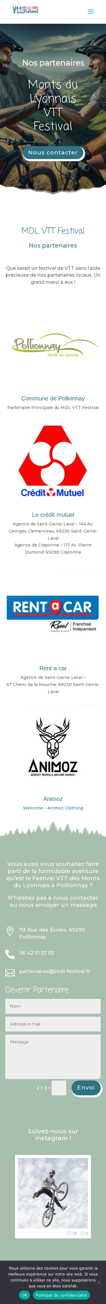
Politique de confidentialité (61, 1295)
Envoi (86, 1087)
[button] (18, 1199)
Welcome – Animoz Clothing (53, 808)
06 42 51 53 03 (36, 953)
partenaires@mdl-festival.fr (54, 971)
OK (24, 1295)
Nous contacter (53, 152)
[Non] (99, 1282)
